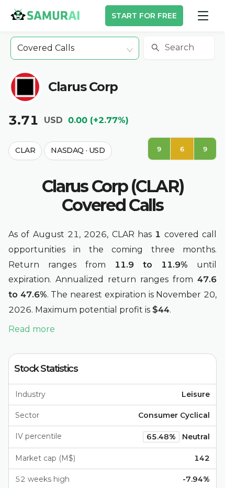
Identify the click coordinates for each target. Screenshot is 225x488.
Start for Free (144, 15)
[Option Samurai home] (45, 14)
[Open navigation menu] (203, 15)
